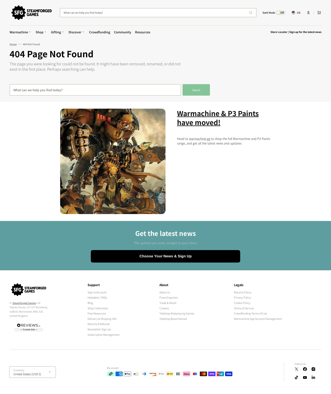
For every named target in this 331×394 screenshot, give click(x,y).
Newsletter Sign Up (99, 329)
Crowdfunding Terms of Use (250, 313)
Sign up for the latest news (305, 32)
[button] (308, 12)
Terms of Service (244, 308)
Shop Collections (98, 308)
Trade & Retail (167, 303)
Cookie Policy (242, 303)
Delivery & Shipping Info (102, 319)
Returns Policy (242, 292)
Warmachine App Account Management (258, 319)
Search (196, 90)
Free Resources (97, 313)
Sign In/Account (97, 292)
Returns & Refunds (99, 324)
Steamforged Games (24, 303)
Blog (90, 303)
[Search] (251, 12)
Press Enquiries (168, 297)
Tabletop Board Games (173, 319)
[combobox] (158, 12)
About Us (164, 292)
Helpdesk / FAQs (97, 297)
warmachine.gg (199, 138)
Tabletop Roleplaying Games (176, 313)
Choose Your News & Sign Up (165, 256)
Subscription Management (104, 335)
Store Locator (278, 32)
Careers (164, 308)
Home (13, 44)
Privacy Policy (242, 297)
